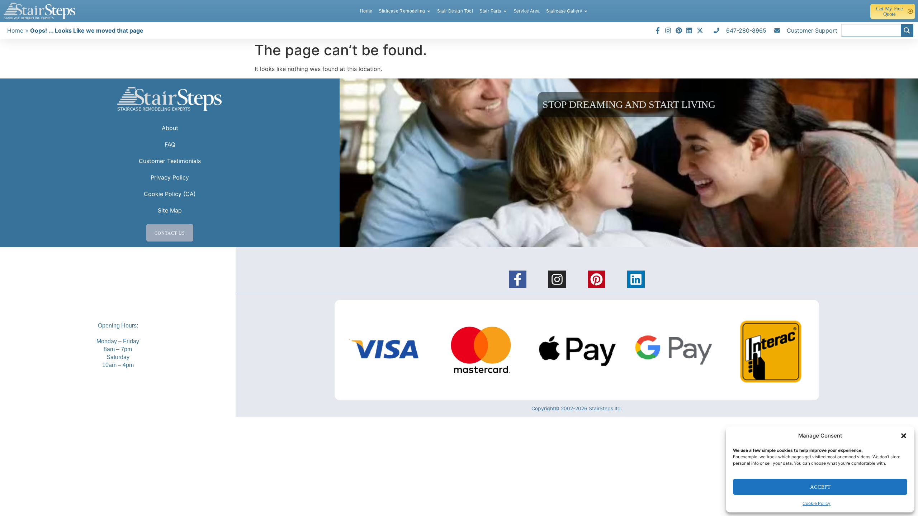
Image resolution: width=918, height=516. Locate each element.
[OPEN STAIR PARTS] (505, 11)
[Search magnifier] (907, 30)
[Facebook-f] (517, 279)
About (170, 128)
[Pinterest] (596, 279)
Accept (820, 487)
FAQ (170, 144)
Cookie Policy (817, 503)
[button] (903, 435)
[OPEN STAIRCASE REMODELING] (429, 11)
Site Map (170, 210)
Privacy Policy (170, 177)
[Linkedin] (636, 279)
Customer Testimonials (170, 160)
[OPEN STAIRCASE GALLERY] (586, 11)
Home (15, 30)
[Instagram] (557, 279)
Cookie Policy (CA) (170, 193)
